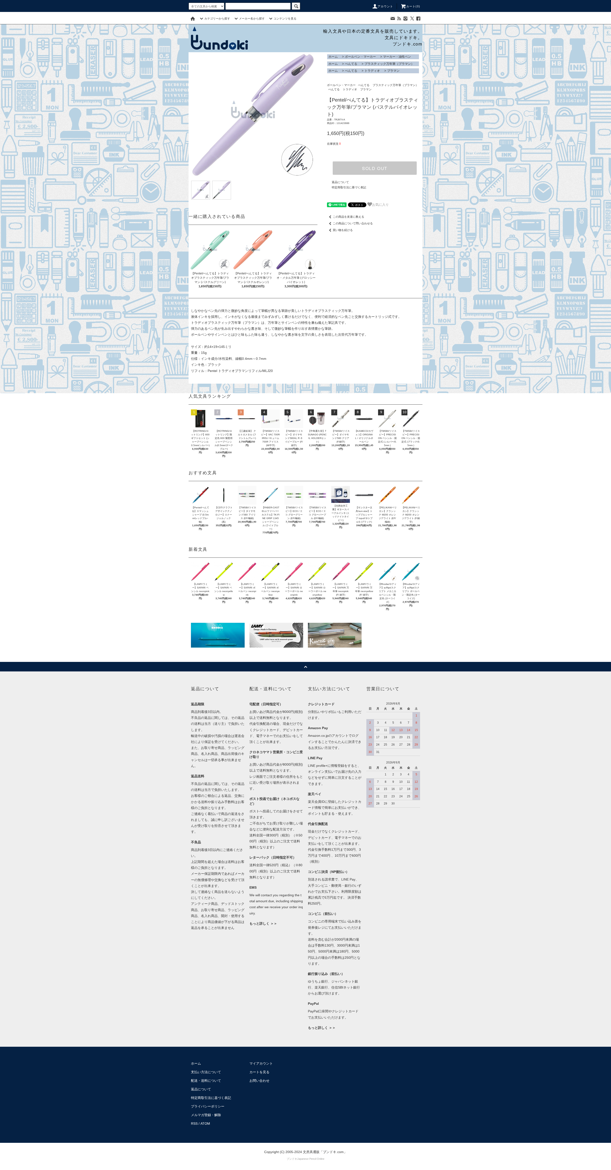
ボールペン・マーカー (360, 56)
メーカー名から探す (252, 18)
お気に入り (380, 204)
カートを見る (259, 1072)
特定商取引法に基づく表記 (349, 187)
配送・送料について (206, 1080)
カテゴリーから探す (217, 18)
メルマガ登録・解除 (206, 1115)
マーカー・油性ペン (397, 56)
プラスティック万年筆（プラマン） (389, 64)
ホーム (333, 56)
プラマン (393, 70)
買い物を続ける (343, 230)
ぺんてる (351, 64)
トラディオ (372, 70)
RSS (194, 1123)
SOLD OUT (374, 168)
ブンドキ (292, 1158)
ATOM (205, 1123)
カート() (413, 6)
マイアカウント (261, 1063)
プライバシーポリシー (207, 1106)
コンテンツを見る (285, 18)
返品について (340, 182)
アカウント (385, 6)
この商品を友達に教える (348, 216)
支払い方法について (206, 1072)
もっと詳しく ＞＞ (263, 923)
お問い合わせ (259, 1080)
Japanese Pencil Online (310, 1158)
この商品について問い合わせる (353, 223)
